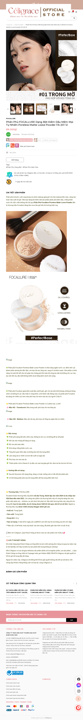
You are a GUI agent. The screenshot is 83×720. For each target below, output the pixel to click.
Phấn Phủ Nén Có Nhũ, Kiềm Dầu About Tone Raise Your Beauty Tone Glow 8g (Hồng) (65, 591)
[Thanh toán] (20, 708)
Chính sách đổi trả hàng (13, 689)
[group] (41, 65)
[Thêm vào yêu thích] (11, 153)
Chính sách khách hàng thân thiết (16, 695)
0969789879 (14, 657)
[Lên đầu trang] (78, 698)
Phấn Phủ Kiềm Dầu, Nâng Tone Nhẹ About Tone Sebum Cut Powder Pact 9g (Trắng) (41, 591)
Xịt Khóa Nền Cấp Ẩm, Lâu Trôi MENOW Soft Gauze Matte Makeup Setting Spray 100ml (17, 591)
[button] (75, 109)
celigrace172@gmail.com (17, 654)
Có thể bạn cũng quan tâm (21, 583)
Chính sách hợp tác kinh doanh (15, 698)
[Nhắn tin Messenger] (79, 685)
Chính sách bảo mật (12, 692)
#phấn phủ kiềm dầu (30, 167)
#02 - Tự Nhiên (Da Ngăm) (47, 140)
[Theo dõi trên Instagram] (79, 691)
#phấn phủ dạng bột (14, 167)
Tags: (8, 165)
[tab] (15, 192)
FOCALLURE (10, 118)
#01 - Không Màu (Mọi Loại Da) (21, 140)
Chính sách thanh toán (13, 683)
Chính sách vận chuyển (13, 686)
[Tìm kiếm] (74, 18)
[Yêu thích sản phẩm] (69, 12)
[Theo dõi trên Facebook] (79, 679)
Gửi (71, 620)
